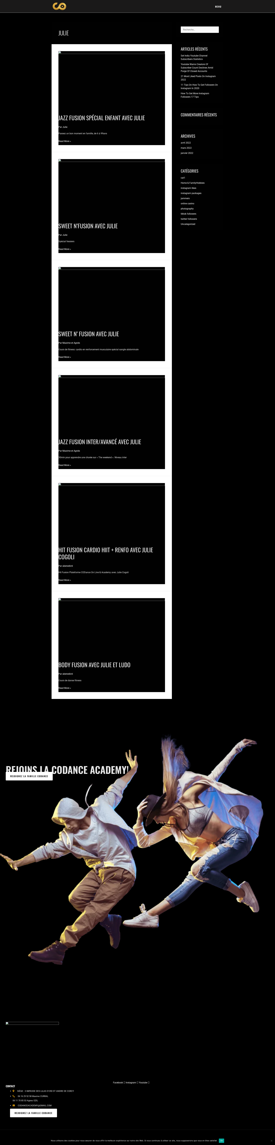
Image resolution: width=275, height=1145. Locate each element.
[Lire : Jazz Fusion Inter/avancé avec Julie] (111, 404)
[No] (271, 1140)
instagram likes (188, 188)
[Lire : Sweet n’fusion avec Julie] (111, 188)
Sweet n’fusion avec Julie (88, 225)
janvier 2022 (187, 153)
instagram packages (191, 193)
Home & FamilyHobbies (193, 183)
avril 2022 (186, 142)
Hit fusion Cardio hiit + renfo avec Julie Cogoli (105, 553)
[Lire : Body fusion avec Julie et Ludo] (111, 627)
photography (187, 208)
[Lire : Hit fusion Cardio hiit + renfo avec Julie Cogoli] (111, 512)
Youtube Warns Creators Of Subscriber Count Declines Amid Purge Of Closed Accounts (197, 67)
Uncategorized (188, 224)
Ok (221, 1140)
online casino (187, 203)
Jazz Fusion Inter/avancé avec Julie (99, 441)
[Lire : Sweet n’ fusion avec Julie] (111, 296)
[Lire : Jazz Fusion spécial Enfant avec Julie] (111, 80)
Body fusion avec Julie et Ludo (94, 664)
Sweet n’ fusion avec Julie (88, 333)
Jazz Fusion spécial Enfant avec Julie (101, 117)
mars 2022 (186, 148)
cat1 (183, 177)
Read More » (64, 141)
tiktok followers (188, 213)
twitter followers (189, 219)
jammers (185, 198)
